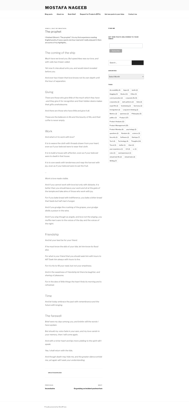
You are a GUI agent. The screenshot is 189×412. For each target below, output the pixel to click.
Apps (126, 90)
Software (124, 137)
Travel (113, 145)
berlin (135, 90)
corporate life (131, 98)
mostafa (62, 28)
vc (134, 149)
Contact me (132, 14)
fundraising (126, 106)
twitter (122, 145)
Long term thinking (130, 110)
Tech (112, 141)
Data (139, 102)
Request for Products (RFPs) (90, 14)
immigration (115, 110)
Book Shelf (72, 14)
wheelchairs (130, 157)
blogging (114, 94)
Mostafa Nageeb (66, 7)
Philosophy (136, 114)
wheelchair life (116, 157)
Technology (123, 141)
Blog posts (48, 14)
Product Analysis (117, 121)
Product (124, 117)
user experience (116, 149)
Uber (131, 145)
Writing (113, 161)
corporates (114, 102)
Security (113, 137)
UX (128, 149)
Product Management (119, 125)
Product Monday (116, 129)
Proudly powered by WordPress (55, 407)
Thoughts (136, 141)
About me (60, 14)
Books (124, 94)
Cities (134, 94)
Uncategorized (55, 372)
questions (114, 133)
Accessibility (115, 90)
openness (124, 114)
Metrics (113, 114)
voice (112, 153)
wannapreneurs (124, 153)
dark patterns (128, 102)
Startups (136, 137)
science (136, 133)
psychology (131, 129)
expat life (114, 106)
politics (113, 117)
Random (125, 133)
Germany (138, 106)
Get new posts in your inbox (114, 14)
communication (116, 98)
